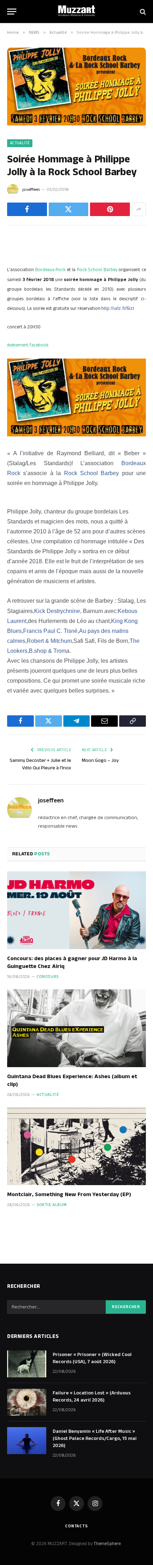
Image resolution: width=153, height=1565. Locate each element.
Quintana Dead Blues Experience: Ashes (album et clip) (72, 1080)
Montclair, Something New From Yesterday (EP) (69, 1194)
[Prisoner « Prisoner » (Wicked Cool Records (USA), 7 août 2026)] (26, 1363)
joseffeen (31, 190)
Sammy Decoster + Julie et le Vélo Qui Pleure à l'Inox (40, 764)
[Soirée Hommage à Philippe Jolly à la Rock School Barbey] (76, 124)
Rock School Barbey (97, 270)
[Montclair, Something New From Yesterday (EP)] (76, 1146)
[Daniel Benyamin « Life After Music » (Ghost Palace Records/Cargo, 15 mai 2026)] (26, 1440)
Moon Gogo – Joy (100, 760)
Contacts (76, 1526)
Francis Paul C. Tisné (50, 631)
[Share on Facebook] (27, 209)
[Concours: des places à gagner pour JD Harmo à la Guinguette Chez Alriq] (76, 910)
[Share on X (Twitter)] (69, 209)
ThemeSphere (107, 1543)
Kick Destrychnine (57, 611)
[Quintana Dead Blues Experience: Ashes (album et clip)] (76, 1028)
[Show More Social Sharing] (139, 209)
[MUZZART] (76, 11)
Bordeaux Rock (50, 270)
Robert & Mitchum (49, 641)
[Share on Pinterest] (110, 209)
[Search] (142, 12)
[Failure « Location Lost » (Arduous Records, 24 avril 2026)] (26, 1402)
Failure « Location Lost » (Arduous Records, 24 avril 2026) (92, 1396)
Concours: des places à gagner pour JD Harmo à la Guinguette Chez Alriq (72, 962)
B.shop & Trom (47, 651)
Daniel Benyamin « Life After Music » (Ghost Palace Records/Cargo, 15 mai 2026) (95, 1438)
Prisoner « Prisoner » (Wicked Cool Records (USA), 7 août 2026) (92, 1358)
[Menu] (11, 12)
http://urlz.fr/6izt (117, 308)
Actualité (20, 143)
